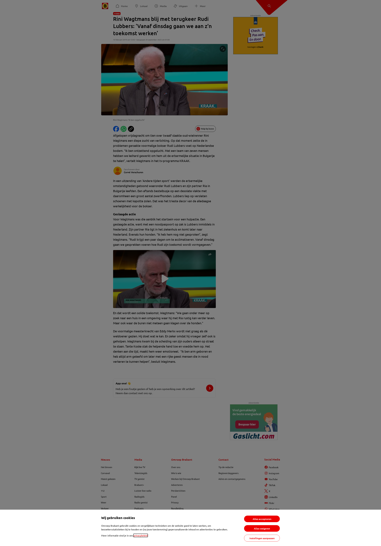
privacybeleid (141, 535)
